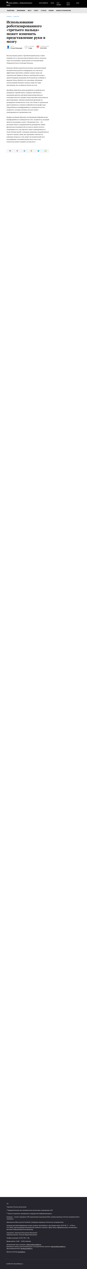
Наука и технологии (63, 10)
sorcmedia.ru (21, 1252)
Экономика (21, 10)
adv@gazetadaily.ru (26, 1248)
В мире (51, 10)
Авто (29, 10)
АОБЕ (77, 3)
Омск (52, 3)
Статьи (43, 10)
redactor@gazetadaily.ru (33, 1244)
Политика (10, 10)
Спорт (36, 10)
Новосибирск (43, 3)
